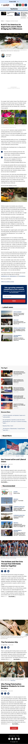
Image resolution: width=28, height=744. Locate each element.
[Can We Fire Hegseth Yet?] (3, 13)
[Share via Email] (8, 467)
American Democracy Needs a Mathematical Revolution (19, 381)
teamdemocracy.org (5, 276)
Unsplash (22, 455)
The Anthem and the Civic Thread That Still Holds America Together (12, 564)
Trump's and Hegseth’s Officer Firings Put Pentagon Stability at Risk (20, 509)
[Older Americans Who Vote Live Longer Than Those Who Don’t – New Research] (7, 532)
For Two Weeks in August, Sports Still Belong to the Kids (19, 330)
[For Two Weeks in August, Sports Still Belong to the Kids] (7, 330)
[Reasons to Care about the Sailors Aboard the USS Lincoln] (7, 313)
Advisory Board (12, 736)
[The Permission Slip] (14, 627)
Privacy (17, 736)
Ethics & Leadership (17, 311)
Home (2, 21)
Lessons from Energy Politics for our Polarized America (19, 405)
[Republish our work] (26, 5)
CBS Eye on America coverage (7, 281)
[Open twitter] (12, 739)
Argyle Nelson (4, 644)
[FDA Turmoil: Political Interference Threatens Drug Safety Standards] (7, 389)
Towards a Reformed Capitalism (18, 517)
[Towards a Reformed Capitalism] (7, 516)
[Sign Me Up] (23, 5)
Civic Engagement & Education (17, 336)
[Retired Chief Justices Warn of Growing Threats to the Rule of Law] (7, 373)
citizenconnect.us (13, 276)
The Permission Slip (9, 642)
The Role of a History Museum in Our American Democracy (19, 339)
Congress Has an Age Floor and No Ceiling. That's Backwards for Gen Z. (20, 397)
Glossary (16, 491)
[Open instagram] (19, 739)
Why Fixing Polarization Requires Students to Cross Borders (12, 686)
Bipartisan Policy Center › (8, 425)
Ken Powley (9, 54)
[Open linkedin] (16, 739)
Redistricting (17, 493)
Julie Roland (10, 15)
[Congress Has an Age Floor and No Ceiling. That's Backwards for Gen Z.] (7, 397)
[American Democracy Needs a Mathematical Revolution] (7, 381)
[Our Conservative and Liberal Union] (14, 446)
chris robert (17, 455)
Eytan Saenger (4, 568)
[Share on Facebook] (2, 467)
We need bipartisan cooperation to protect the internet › (14, 419)
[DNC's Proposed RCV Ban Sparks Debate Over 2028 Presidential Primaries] (17, 14)
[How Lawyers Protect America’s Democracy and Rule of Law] (7, 321)
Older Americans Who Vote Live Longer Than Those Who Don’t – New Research (19, 534)
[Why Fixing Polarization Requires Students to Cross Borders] (14, 669)
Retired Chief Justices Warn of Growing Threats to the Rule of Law (19, 373)
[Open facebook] (9, 739)
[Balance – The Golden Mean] (7, 500)
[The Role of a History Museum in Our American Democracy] (7, 338)
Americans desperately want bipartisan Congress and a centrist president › (14, 416)
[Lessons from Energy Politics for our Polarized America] (7, 405)
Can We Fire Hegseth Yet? (12, 13)
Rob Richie (24, 17)
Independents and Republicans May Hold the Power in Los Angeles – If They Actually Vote (19, 526)
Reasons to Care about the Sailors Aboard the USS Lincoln (19, 314)
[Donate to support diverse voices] (17, 5)
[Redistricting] (7, 492)
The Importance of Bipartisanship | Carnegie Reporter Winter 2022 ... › (14, 429)
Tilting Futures (13, 680)
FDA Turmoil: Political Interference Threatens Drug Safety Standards (19, 389)
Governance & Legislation (19, 506)
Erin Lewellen (4, 690)
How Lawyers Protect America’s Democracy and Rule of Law (19, 322)
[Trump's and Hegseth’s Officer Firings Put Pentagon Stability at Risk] (7, 508)
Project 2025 (12, 1)
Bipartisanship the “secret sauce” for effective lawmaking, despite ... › (15, 422)
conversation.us (22, 276)
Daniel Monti (4, 464)
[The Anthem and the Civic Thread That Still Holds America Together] (14, 548)
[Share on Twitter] (5, 467)
